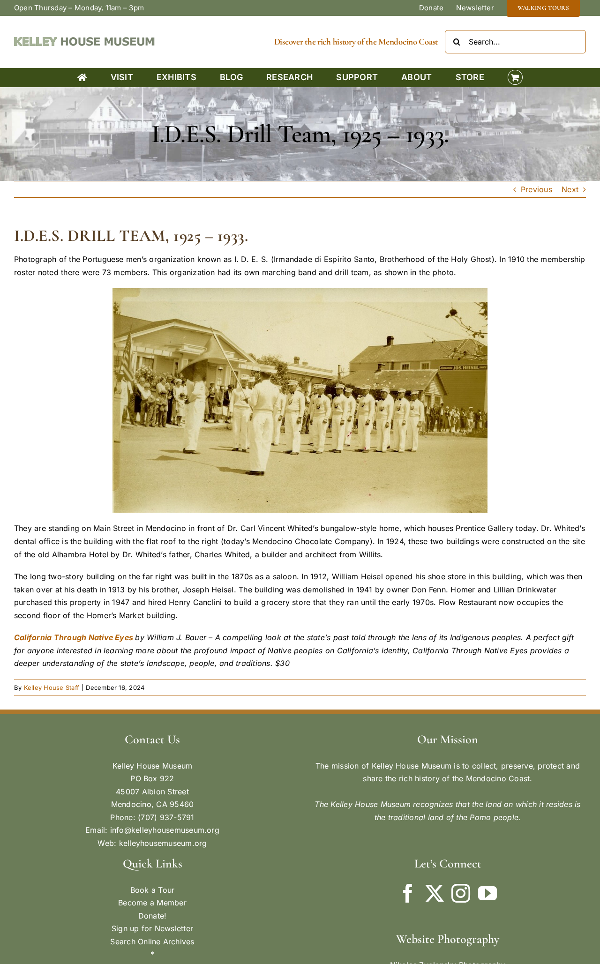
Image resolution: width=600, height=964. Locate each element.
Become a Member (152, 902)
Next (570, 189)
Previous (536, 189)
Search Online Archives (152, 941)
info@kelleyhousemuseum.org (164, 830)
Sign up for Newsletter (152, 928)
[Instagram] (460, 893)
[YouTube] (487, 893)
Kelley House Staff (51, 687)
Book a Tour (152, 890)
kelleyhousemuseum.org (163, 843)
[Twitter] (434, 893)
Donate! (152, 915)
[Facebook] (407, 893)
